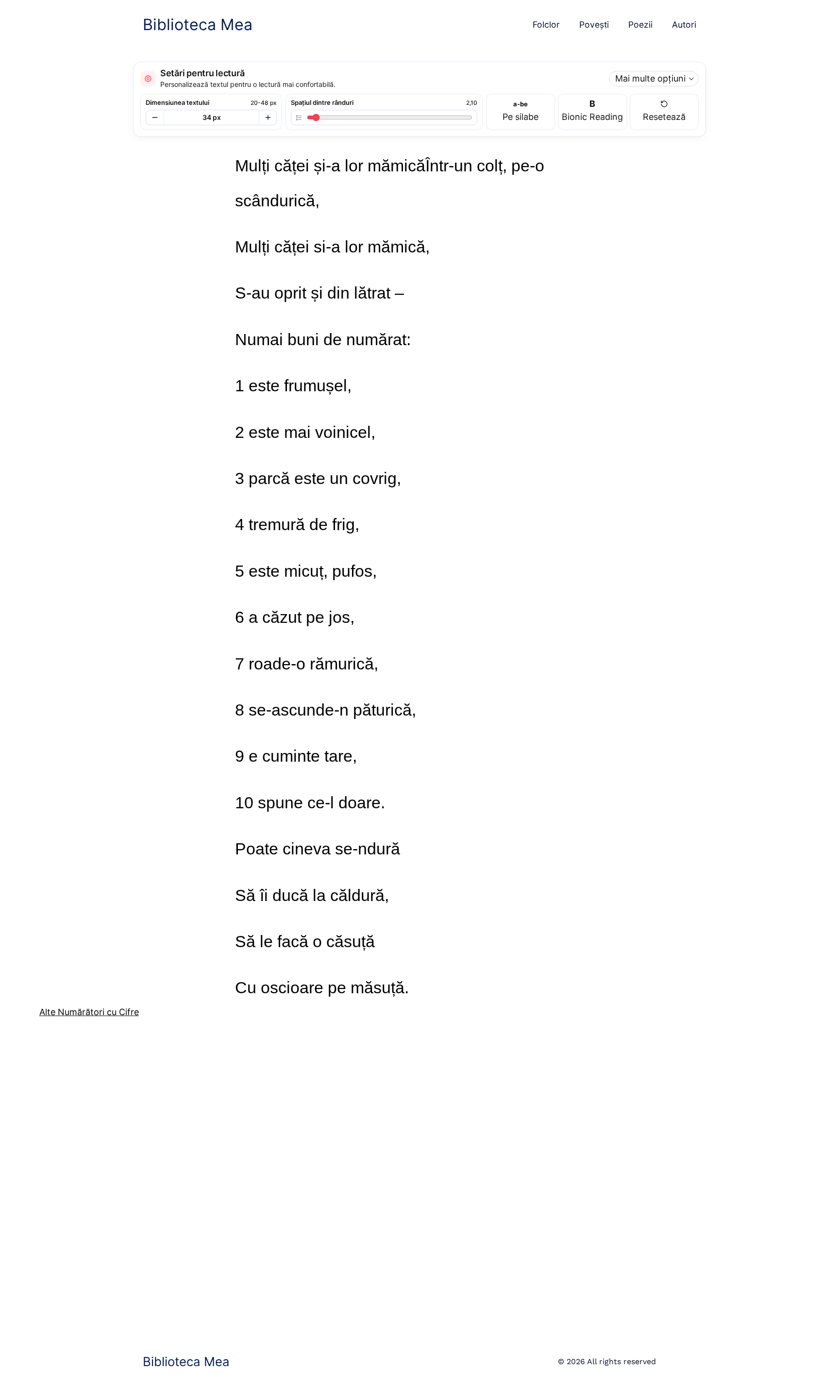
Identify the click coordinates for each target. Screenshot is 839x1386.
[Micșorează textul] (155, 117)
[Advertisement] (330, 1176)
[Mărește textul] (267, 117)
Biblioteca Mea (197, 24)
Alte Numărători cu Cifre (89, 1012)
